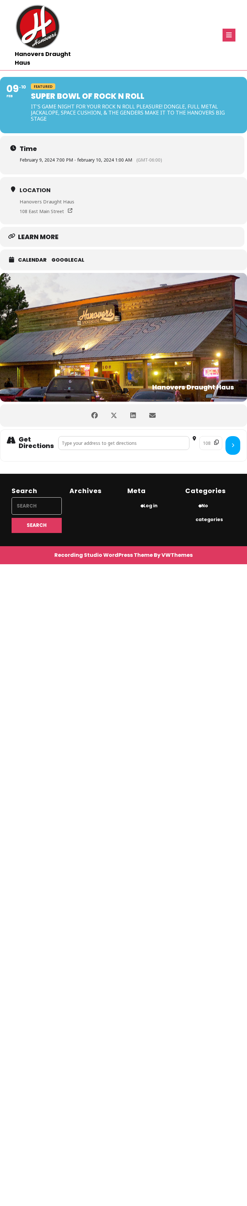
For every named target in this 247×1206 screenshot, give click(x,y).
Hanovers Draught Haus (47, 201)
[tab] (229, 35)
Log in (150, 505)
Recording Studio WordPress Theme (103, 555)
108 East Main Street (42, 211)
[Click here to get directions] (232, 445)
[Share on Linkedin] (133, 415)
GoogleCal (67, 260)
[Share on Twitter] (114, 415)
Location (35, 190)
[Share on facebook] (95, 415)
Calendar (32, 260)
